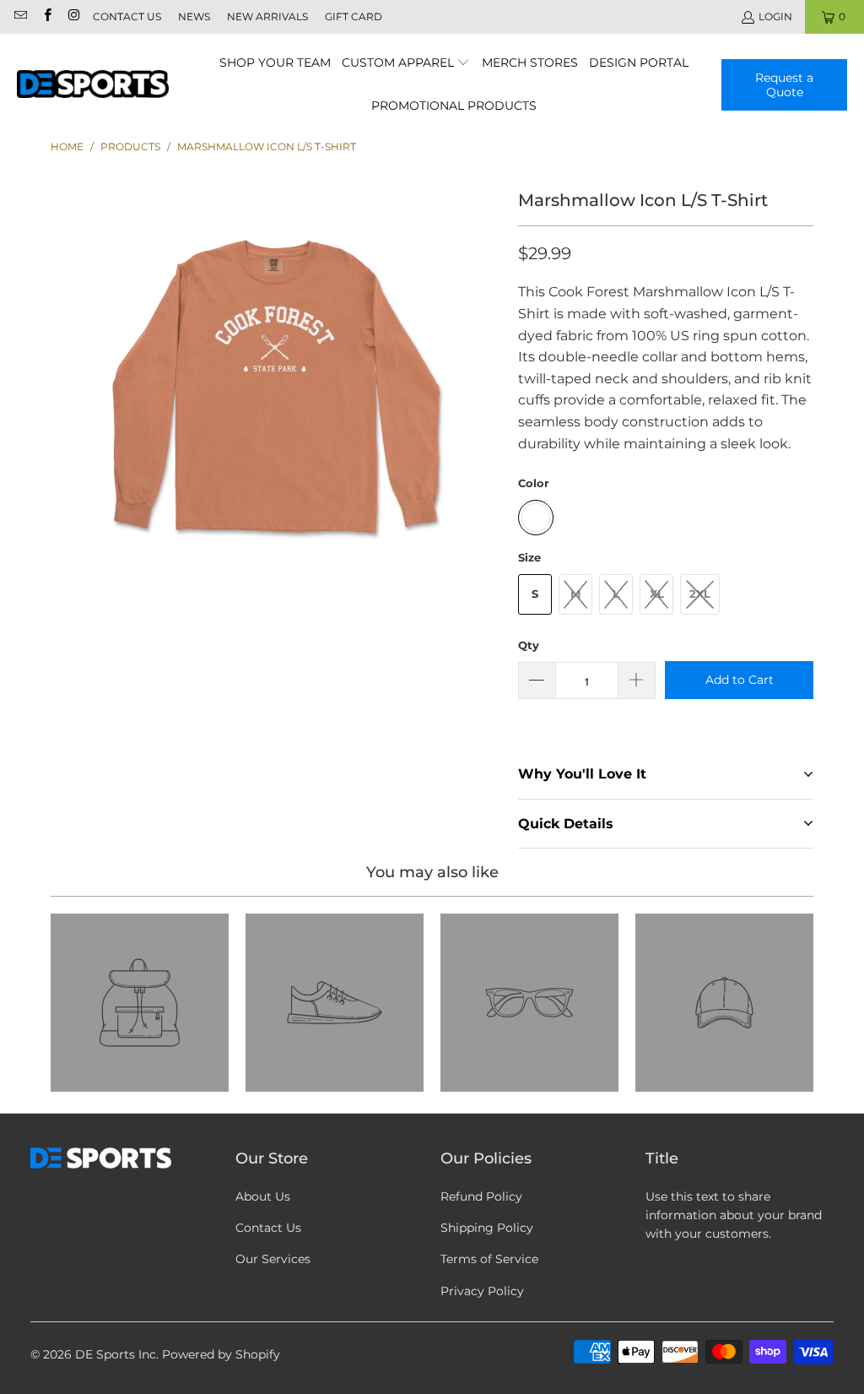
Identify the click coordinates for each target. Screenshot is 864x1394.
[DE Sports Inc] (93, 85)
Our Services (272, 1259)
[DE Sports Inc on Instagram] (73, 16)
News (194, 16)
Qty (528, 645)
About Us (262, 1196)
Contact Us (127, 16)
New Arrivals (267, 16)
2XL (699, 593)
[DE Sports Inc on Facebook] (46, 16)
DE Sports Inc (115, 1354)
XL (657, 593)
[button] (406, 63)
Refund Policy (481, 1196)
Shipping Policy (486, 1227)
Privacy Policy (482, 1291)
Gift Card (353, 16)
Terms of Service (489, 1259)
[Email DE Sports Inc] (20, 16)
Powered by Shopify (221, 1354)
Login (775, 16)
